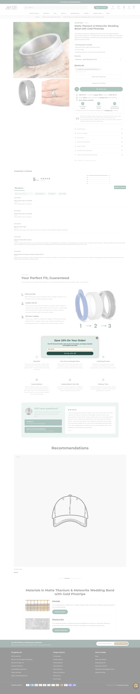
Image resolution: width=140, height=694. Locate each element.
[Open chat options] (135, 685)
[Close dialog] (97, 338)
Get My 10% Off (70, 353)
